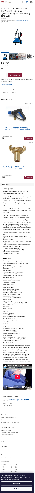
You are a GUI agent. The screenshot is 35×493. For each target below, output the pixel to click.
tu (18, 479)
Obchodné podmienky (6, 430)
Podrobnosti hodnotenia (21, 20)
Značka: (6, 22)
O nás (2, 437)
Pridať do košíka (16, 75)
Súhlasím (17, 489)
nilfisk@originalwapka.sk (9, 417)
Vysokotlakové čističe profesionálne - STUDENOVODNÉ (19, 400)
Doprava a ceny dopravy (7, 435)
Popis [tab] (3, 184)
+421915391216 (7, 420)
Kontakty (3, 441)
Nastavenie (16, 483)
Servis (2, 439)
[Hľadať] (22, 2)
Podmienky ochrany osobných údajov (10, 432)
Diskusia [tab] (8, 184)
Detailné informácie (6, 85)
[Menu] (31, 2)
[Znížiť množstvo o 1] (7, 76)
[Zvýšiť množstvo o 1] (7, 74)
